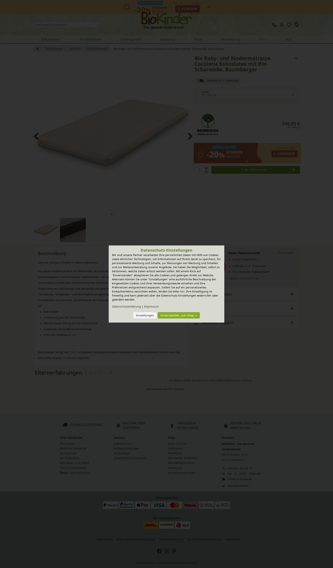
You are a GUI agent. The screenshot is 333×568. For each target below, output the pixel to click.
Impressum (151, 306)
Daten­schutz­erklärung (126, 306)
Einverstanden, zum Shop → (179, 315)
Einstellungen (145, 315)
